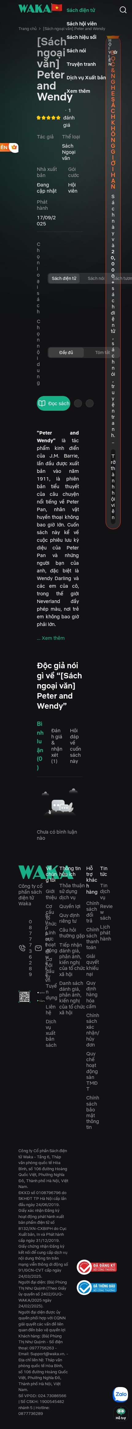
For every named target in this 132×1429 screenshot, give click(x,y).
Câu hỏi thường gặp (72, 933)
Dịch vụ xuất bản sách (51, 1033)
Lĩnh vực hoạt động (51, 941)
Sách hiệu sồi (81, 37)
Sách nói (76, 50)
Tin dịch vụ (105, 891)
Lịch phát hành (105, 932)
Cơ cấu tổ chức (51, 915)
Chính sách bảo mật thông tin (92, 1112)
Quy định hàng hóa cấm (92, 994)
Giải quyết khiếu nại (92, 965)
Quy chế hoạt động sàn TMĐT (92, 1071)
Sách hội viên (82, 24)
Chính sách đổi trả (92, 912)
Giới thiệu (51, 894)
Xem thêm (78, 91)
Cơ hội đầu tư (50, 968)
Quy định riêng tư (69, 918)
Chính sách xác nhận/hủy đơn (92, 1030)
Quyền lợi (69, 906)
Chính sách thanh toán (92, 938)
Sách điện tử (81, 10)
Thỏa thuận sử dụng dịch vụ (72, 891)
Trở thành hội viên (113, 486)
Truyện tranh (81, 64)
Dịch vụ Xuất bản (86, 77)
